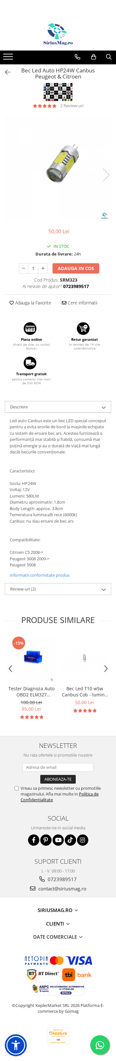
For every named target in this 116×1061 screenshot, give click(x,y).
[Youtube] (58, 840)
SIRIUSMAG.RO (56, 910)
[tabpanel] (58, 168)
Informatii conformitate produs (40, 575)
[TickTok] (70, 840)
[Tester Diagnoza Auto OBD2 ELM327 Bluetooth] (31, 659)
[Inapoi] (5, 72)
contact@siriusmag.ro (61, 888)
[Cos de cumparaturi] (94, 57)
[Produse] (9, 58)
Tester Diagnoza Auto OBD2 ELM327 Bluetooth (31, 691)
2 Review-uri (71, 105)
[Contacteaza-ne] (77, 57)
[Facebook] (33, 840)
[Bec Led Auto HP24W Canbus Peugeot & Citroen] (58, 168)
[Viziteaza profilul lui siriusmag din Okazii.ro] (58, 1036)
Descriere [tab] (19, 407)
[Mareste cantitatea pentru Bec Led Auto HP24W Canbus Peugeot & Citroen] (43, 268)
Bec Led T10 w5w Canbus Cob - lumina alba (84, 691)
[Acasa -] (58, 34)
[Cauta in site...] (109, 57)
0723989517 (61, 879)
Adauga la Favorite (32, 303)
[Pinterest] (46, 840)
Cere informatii (81, 303)
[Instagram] (82, 840)
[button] (15, 1045)
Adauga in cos (76, 268)
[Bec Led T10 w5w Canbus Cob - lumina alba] (84, 659)
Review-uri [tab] (23, 589)
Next (106, 174)
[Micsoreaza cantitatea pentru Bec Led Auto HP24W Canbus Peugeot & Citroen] (23, 268)
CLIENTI (55, 923)
